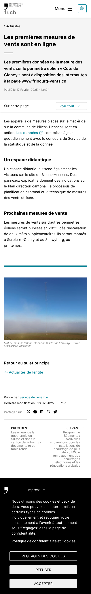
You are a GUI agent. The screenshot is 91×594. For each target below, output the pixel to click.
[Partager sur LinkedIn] (42, 411)
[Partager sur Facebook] (35, 411)
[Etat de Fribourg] (11, 492)
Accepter (43, 583)
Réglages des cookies (43, 556)
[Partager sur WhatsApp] (48, 411)
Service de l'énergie (33, 397)
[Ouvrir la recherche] (82, 8)
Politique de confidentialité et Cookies (43, 541)
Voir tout (66, 106)
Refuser (43, 570)
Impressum (36, 490)
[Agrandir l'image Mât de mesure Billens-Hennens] (45, 308)
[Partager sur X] (28, 411)
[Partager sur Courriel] (55, 411)
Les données (27, 132)
